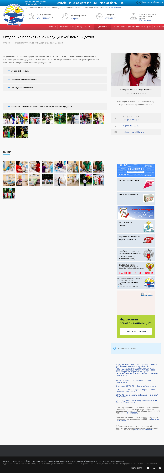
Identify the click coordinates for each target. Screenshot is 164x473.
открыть (75, 18)
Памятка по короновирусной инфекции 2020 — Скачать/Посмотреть (136, 390)
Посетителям (65, 26)
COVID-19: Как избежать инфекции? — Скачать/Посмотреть (137, 396)
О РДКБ (50, 26)
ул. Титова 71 (43, 17)
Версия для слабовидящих (152, 2)
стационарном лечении (129, 287)
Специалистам (83, 26)
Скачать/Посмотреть (128, 413)
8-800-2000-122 (115, 7)
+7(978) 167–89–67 (131, 126)
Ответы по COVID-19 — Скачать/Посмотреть (136, 386)
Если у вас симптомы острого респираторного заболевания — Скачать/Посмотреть (136, 365)
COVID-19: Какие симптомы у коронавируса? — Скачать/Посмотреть (136, 401)
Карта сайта (136, 468)
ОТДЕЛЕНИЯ (101, 26)
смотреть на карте (131, 119)
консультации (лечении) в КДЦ (128, 283)
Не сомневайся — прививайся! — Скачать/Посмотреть (134, 381)
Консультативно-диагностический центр (130, 26)
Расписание (145, 20)
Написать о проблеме (136, 331)
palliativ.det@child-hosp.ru (133, 132)
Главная (6, 43)
